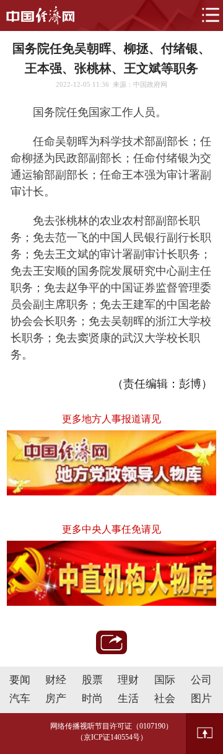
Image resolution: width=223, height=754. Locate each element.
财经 (55, 680)
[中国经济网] (40, 15)
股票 (92, 680)
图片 (201, 698)
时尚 (92, 698)
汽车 (19, 698)
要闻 (19, 680)
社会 (164, 698)
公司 (201, 680)
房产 (55, 698)
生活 (128, 698)
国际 (164, 680)
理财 (128, 680)
